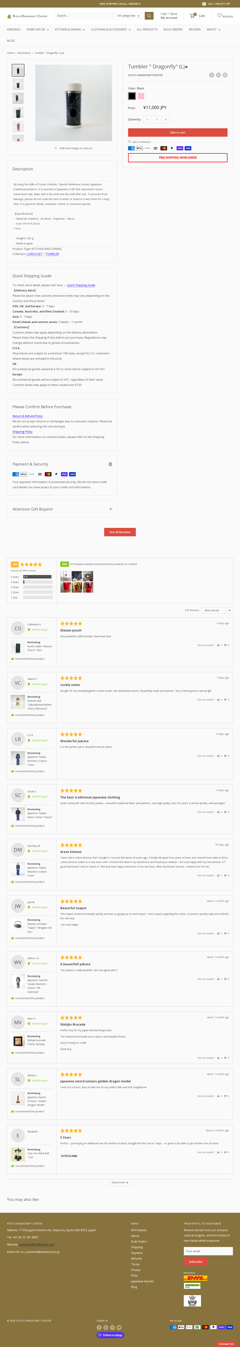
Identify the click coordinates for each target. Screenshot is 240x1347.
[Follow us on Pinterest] (112, 1327)
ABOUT (212, 29)
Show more (118, 1182)
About (135, 1236)
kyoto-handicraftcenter (145, 75)
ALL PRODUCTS (147, 29)
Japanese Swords (142, 1281)
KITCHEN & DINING (68, 29)
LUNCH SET (35, 254)
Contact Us (226, 1343)
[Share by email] (225, 75)
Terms (135, 1264)
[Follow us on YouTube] (119, 1327)
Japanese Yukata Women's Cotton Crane (37, 760)
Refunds (136, 1258)
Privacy (135, 1270)
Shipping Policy (22, 432)
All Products (139, 1230)
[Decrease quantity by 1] (147, 119)
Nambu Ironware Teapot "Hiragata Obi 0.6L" (39, 927)
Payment (137, 1253)
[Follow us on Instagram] (105, 1327)
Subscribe (195, 1262)
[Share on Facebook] (211, 75)
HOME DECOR (36, 29)
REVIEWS (195, 29)
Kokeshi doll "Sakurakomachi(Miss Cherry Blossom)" (39, 704)
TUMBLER (52, 254)
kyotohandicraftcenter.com (36, 1244)
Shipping (137, 1247)
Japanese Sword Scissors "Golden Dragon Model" (37, 1101)
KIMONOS (13, 29)
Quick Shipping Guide (81, 285)
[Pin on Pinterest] (218, 75)
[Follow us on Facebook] (99, 1327)
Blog (134, 1287)
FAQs (134, 1275)
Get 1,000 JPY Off (219, 3)
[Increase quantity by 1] (166, 119)
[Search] (149, 16)
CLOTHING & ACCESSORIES (109, 29)
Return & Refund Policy (27, 416)
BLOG (11, 41)
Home (10, 53)
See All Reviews (120, 532)
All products (24, 53)
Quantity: (134, 119)
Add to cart (178, 132)
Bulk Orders (139, 1241)
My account (169, 18)
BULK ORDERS (173, 29)
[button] (65, 576)
